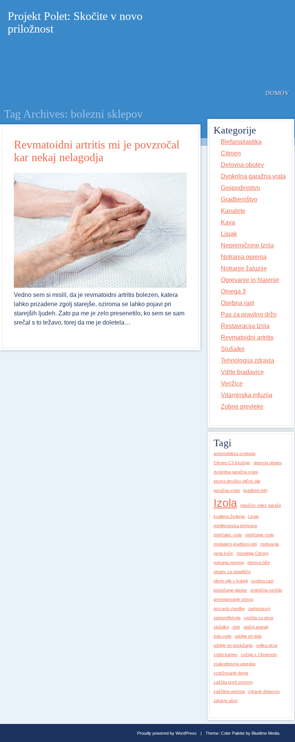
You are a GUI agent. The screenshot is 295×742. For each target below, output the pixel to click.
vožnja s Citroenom (259, 654)
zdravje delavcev (264, 691)
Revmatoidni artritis (247, 337)
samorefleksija (227, 617)
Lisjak (229, 234)
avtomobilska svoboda (234, 453)
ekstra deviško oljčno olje (237, 481)
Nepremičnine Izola (247, 245)
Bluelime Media (265, 733)
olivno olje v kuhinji (231, 581)
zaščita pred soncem (233, 682)
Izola (225, 502)
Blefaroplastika (241, 142)
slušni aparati (256, 627)
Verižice (232, 383)
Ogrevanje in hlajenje (250, 280)
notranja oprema (229, 562)
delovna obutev (268, 462)
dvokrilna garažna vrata (236, 472)
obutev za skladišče (232, 571)
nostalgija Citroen (252, 553)
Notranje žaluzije (244, 268)
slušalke (221, 627)
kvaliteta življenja (229, 516)
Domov (277, 93)
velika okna (266, 645)
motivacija (269, 544)
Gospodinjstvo (240, 188)
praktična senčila (266, 590)
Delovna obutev (242, 165)
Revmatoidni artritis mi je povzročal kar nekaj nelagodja (96, 150)
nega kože (223, 553)
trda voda (222, 636)
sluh (236, 627)
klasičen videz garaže (260, 505)
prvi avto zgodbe (229, 608)
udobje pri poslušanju (233, 645)
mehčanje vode (259, 535)
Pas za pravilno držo (249, 314)
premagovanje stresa (233, 599)
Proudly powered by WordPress (167, 733)
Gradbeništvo (239, 199)
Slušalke (233, 349)
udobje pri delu (248, 636)
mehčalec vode (228, 535)
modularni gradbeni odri (235, 544)
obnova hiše (258, 562)
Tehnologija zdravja (247, 360)
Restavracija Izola (245, 326)
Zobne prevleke (242, 406)
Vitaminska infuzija (246, 395)
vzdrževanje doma (231, 673)
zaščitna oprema (229, 691)
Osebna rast (237, 303)
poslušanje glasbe (230, 590)
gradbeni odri (255, 490)
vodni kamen (225, 654)
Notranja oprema (244, 257)
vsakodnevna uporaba (234, 663)
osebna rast (262, 581)
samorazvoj (259, 608)
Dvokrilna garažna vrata (253, 176)
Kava (228, 222)
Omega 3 (233, 291)
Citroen (231, 153)
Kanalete (233, 211)
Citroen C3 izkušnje (232, 462)
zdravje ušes (226, 700)
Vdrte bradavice (242, 372)
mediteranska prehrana (235, 525)
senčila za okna (258, 617)
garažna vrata (227, 490)
